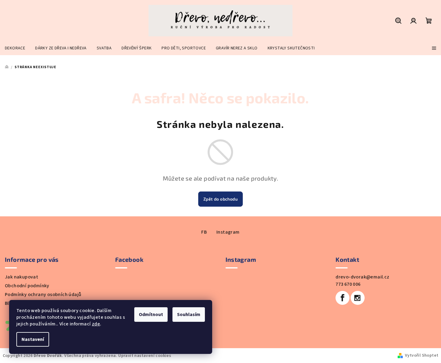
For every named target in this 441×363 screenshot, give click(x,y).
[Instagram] (358, 298)
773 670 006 (348, 284)
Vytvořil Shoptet (421, 355)
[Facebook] (342, 298)
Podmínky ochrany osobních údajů (43, 294)
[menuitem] (15, 48)
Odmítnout (151, 314)
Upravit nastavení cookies (144, 356)
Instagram (228, 232)
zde (96, 324)
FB (204, 232)
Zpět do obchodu (220, 198)
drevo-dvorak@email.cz (362, 277)
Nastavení (33, 339)
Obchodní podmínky (27, 285)
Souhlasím (188, 314)
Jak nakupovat (21, 277)
